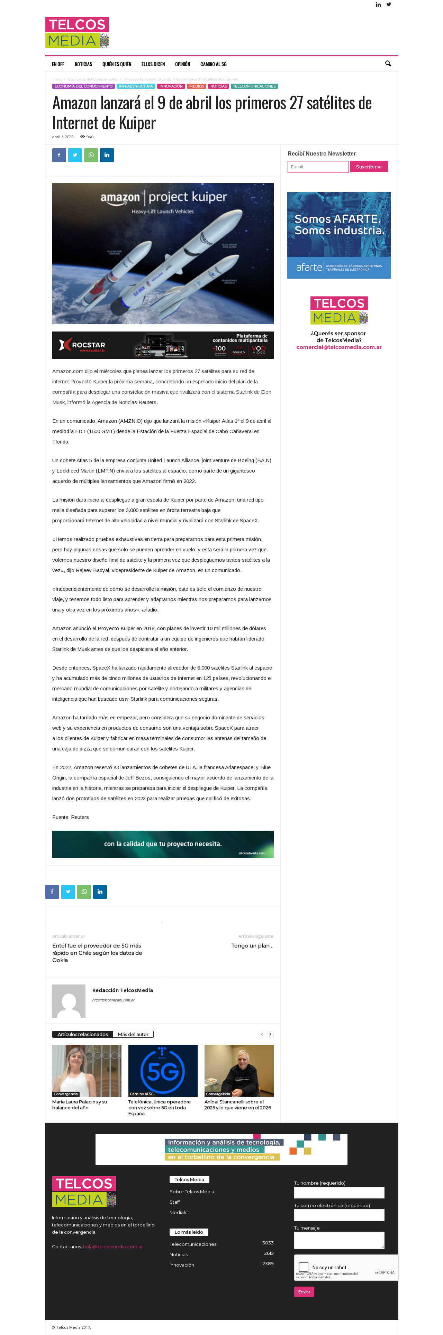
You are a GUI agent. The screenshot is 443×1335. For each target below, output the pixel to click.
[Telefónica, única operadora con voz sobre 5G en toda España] (163, 1071)
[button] (388, 64)
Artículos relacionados (83, 1034)
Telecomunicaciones (254, 86)
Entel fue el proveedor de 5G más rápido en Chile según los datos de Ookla (97, 952)
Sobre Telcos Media (192, 1191)
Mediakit (179, 1212)
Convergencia (66, 1094)
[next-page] (270, 1034)
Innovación (171, 86)
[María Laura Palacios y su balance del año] (86, 1071)
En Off (58, 63)
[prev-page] (262, 1034)
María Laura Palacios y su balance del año (79, 1104)
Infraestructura (136, 86)
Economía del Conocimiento (93, 79)
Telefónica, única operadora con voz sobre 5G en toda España (159, 1107)
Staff (175, 1202)
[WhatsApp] (91, 155)
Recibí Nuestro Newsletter (322, 154)
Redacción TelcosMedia (122, 990)
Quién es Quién (116, 63)
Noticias (83, 63)
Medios (196, 86)
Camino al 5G (213, 63)
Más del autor (133, 1034)
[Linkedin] (378, 5)
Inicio (57, 79)
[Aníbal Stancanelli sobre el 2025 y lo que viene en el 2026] (239, 1071)
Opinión (182, 63)
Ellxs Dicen (153, 63)
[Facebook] (59, 155)
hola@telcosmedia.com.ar (113, 1246)
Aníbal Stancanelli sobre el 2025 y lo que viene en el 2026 (238, 1104)
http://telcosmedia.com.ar (113, 1000)
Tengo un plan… (252, 945)
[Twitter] (389, 5)
